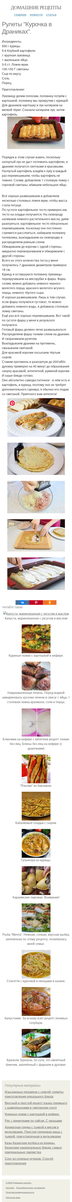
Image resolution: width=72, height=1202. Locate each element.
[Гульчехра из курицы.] (36, 855)
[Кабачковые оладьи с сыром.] (36, 818)
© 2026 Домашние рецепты (18, 1182)
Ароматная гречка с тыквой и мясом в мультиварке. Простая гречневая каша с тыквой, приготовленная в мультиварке (33, 1132)
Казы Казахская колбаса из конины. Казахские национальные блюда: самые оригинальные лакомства (33, 1147)
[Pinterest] (36, 602)
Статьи (51, 14)
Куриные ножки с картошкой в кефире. (32, 1114)
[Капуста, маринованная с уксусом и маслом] (36, 613)
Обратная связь (13, 1197)
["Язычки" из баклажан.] (36, 781)
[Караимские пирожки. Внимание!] (36, 892)
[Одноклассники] (49, 602)
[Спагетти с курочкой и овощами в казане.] (36, 976)
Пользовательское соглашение (30, 1187)
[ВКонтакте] (22, 602)
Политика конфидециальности (20, 1192)
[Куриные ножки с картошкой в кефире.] (36, 651)
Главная (20, 14)
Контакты (10, 1187)
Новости (36, 14)
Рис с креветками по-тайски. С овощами (33, 1120)
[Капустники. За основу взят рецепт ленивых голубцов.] (36, 1013)
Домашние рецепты (36, 7)
